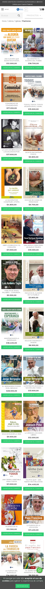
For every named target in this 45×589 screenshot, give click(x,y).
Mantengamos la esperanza (11, 339)
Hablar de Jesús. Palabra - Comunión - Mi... (11, 291)
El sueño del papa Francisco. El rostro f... (33, 571)
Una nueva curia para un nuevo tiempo (33, 246)
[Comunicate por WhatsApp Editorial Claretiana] (39, 570)
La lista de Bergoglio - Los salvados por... (11, 151)
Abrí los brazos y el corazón (11, 246)
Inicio (4, 21)
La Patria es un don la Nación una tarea (33, 387)
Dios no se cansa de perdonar (33, 201)
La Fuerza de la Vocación (33, 526)
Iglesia (18, 21)
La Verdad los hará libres (33, 434)
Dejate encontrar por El (33, 153)
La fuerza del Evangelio (12, 572)
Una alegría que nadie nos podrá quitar (11, 60)
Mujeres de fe (12, 526)
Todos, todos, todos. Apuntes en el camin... (33, 105)
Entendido (22, 586)
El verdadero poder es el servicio (11, 387)
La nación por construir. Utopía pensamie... (12, 201)
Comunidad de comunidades (11, 104)
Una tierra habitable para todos (11, 480)
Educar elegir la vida (11, 434)
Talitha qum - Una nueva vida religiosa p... (33, 481)
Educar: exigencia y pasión (33, 341)
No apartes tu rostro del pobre (33, 60)
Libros (10, 21)
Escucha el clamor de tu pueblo (33, 294)
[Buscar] (18, 15)
